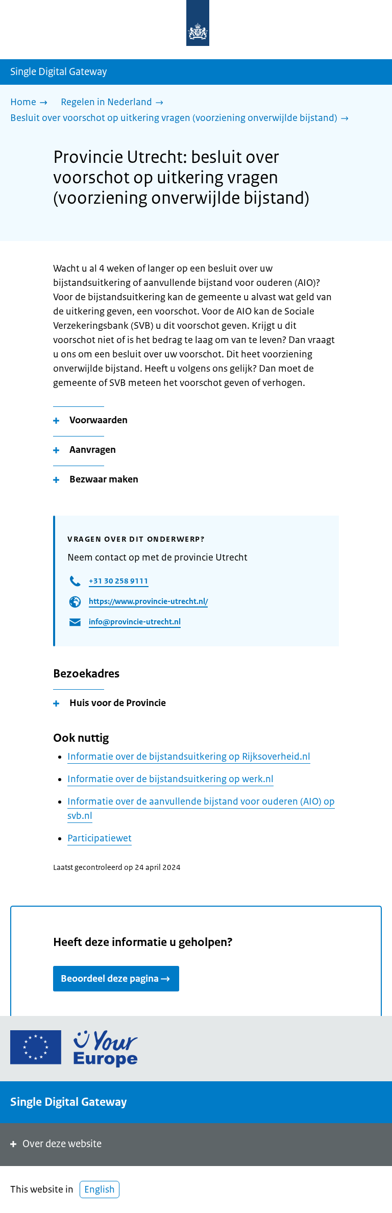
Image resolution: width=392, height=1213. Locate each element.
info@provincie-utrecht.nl (135, 621)
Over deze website (62, 1143)
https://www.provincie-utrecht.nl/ (148, 601)
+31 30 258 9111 (119, 581)
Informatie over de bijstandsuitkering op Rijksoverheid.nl (188, 756)
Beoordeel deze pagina (110, 979)
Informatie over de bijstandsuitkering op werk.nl (170, 779)
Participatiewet (99, 838)
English (99, 1189)
